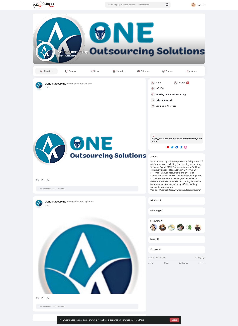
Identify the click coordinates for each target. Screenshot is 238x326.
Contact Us (183, 263)
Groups (154, 249)
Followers (155, 221)
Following (155, 211)
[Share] (48, 180)
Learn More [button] (138, 320)
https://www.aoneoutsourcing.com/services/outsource (177, 140)
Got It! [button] (174, 320)
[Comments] (42, 180)
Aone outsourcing (73, 51)
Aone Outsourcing (176, 94)
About (150, 263)
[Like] (43, 180)
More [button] (201, 263)
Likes (152, 239)
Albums (154, 200)
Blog (166, 263)
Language (200, 257)
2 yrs (47, 87)
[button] (138, 5)
